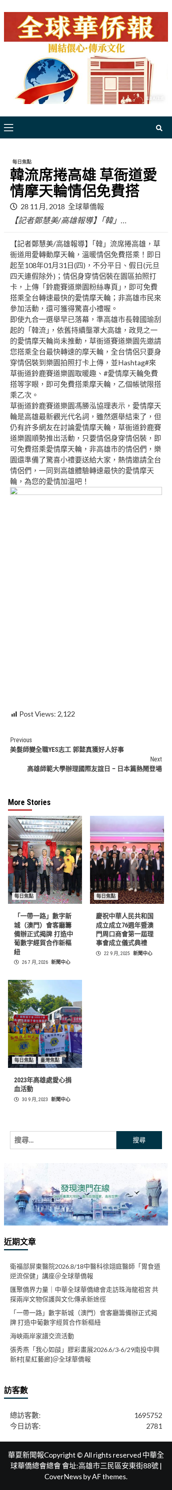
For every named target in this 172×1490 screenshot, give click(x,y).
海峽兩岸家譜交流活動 (42, 1336)
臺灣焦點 (50, 1060)
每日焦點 (22, 162)
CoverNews (63, 1476)
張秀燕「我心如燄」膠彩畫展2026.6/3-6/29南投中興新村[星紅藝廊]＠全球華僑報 (85, 1354)
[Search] (159, 128)
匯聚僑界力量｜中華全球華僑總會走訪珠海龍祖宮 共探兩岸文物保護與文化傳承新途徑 (84, 1294)
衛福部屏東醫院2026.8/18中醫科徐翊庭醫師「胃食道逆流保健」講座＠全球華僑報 (85, 1271)
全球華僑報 (86, 206)
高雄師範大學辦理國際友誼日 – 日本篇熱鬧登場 (94, 764)
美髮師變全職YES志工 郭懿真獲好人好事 (67, 744)
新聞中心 (60, 962)
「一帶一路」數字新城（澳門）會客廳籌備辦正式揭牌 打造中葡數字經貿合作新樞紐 (43, 934)
